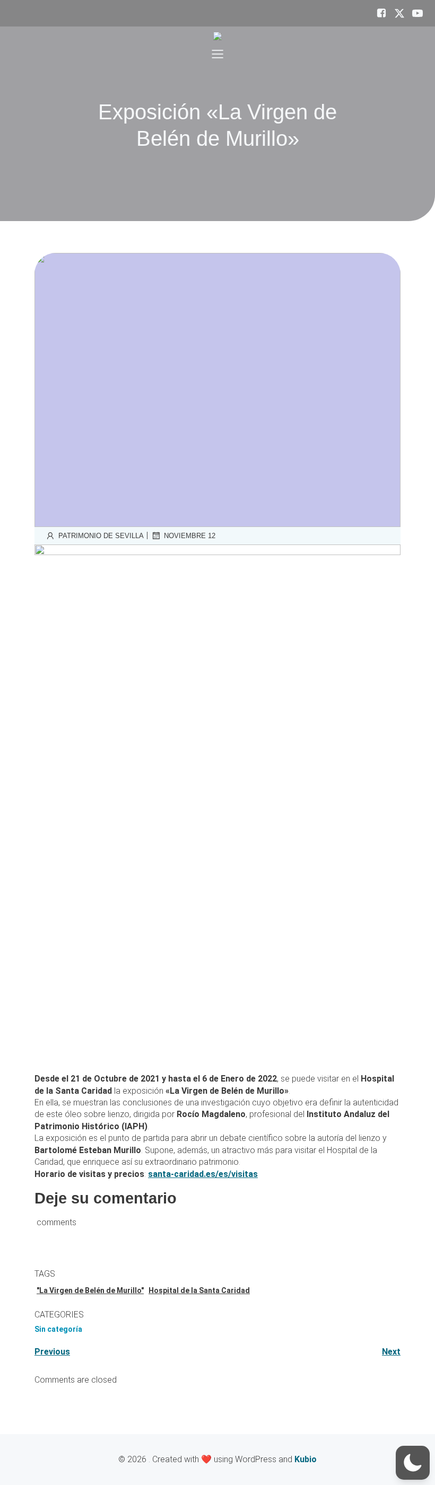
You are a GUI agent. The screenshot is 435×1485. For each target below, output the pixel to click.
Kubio (305, 1459)
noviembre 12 (189, 536)
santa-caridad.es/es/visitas (203, 1174)
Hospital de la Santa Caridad (199, 1290)
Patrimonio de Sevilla (101, 536)
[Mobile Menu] (217, 53)
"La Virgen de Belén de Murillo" (90, 1290)
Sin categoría (58, 1329)
